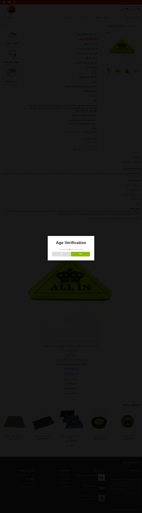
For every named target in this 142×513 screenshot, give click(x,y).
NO (61, 254)
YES (80, 254)
